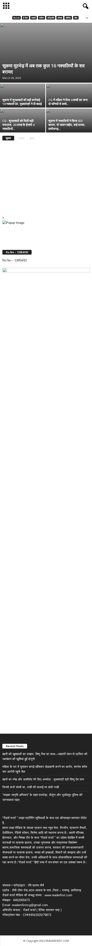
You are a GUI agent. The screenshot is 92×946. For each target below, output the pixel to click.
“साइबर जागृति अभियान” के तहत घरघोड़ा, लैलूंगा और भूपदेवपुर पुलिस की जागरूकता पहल (42, 797)
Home (21, 138)
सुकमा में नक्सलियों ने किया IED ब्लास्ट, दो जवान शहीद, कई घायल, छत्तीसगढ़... (66, 125)
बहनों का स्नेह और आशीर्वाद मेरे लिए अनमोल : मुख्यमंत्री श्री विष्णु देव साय (43, 779)
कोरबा (60, 17)
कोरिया (68, 17)
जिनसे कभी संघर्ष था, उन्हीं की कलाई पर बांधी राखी (30, 787)
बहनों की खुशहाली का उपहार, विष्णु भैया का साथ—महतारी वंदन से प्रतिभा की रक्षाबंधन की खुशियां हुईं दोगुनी (44, 756)
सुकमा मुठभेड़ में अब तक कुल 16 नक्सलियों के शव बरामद (43, 68)
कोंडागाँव (50, 17)
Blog (16, 17)
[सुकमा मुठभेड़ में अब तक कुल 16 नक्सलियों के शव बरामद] (46, 53)
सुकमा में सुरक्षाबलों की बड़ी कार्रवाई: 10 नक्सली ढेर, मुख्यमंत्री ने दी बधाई (22, 102)
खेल (75, 17)
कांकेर (41, 17)
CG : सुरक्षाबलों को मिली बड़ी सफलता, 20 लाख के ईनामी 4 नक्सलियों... (18, 125)
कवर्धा (33, 17)
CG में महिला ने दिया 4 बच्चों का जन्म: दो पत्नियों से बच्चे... (68, 102)
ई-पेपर (25, 17)
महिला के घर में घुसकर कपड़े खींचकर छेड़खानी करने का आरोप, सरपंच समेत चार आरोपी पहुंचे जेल (44, 769)
